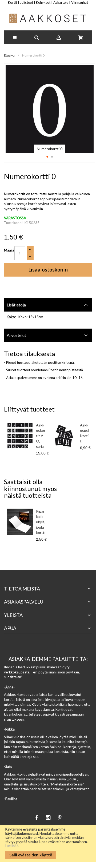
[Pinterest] (59, 817)
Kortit (12, 2)
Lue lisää (11, 846)
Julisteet (26, 2)
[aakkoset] (48, 18)
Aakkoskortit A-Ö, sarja (40, 436)
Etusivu (9, 55)
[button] (47, 157)
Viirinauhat (79, 2)
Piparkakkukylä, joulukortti (40, 522)
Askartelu (60, 2)
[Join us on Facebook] (37, 817)
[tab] (48, 305)
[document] (48, 843)
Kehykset (43, 2)
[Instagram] (48, 817)
